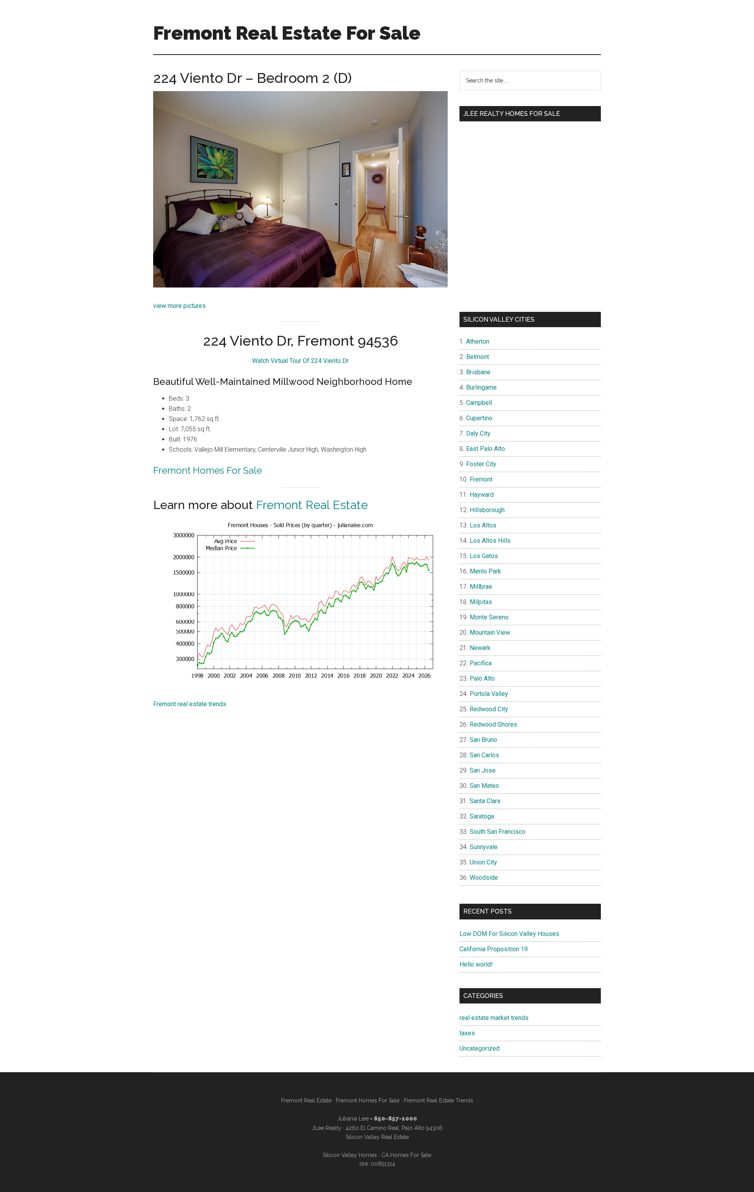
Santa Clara (485, 801)
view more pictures (179, 305)
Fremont (481, 479)
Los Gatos (484, 556)
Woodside (484, 877)
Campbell (479, 402)
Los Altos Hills (490, 540)
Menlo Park (485, 571)
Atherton (477, 341)
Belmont (477, 357)
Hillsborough (487, 510)
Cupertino (479, 418)
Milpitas (481, 602)
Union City (483, 862)
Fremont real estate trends (189, 704)
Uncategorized (479, 1048)
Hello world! (476, 964)
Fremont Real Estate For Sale (287, 33)
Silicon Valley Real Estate (377, 1137)
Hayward (482, 494)
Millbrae (481, 586)
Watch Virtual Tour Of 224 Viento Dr (300, 360)
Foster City (481, 464)
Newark (480, 648)
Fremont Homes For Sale (207, 470)
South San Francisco (497, 831)
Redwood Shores (493, 724)
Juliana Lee (353, 1118)
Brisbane (478, 372)
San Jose (483, 770)
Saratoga (482, 816)
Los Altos (483, 525)
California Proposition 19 (493, 949)
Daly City (478, 433)
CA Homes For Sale (406, 1155)
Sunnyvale (484, 847)
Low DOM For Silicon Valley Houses (509, 933)
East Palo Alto (485, 448)
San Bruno (483, 739)
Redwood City (489, 709)
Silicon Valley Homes (350, 1155)
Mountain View (490, 632)
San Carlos (484, 755)
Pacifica (481, 663)
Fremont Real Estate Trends (438, 1100)
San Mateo (484, 785)
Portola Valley (489, 694)
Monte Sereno (489, 617)
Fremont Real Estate (312, 505)
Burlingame (481, 387)
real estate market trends (494, 1018)
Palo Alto (482, 678)
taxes (467, 1033)
